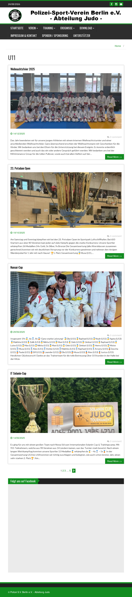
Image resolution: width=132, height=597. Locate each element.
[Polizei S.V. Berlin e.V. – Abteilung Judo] (65, 15)
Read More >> (114, 156)
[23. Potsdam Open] (66, 201)
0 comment (116, 136)
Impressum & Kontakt (24, 35)
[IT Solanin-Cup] (66, 406)
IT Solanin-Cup (18, 373)
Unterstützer (81, 35)
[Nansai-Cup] (66, 300)
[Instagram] (116, 4)
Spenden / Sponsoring (55, 35)
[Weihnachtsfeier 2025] (66, 102)
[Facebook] (111, 4)
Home (118, 45)
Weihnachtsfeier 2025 (22, 69)
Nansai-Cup (16, 267)
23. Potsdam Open (20, 168)
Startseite (16, 28)
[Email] (121, 4)
